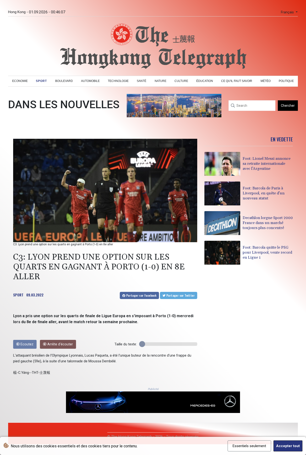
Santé (141, 81)
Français (288, 12)
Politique (286, 81)
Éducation (204, 81)
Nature (160, 81)
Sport (41, 81)
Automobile (90, 81)
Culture (181, 81)
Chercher (288, 105)
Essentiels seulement (249, 446)
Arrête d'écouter (59, 344)
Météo (266, 81)
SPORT (18, 294)
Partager (140, 295)
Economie (20, 81)
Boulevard (64, 81)
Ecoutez (26, 344)
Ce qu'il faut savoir (236, 81)
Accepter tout (288, 446)
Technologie (118, 81)
